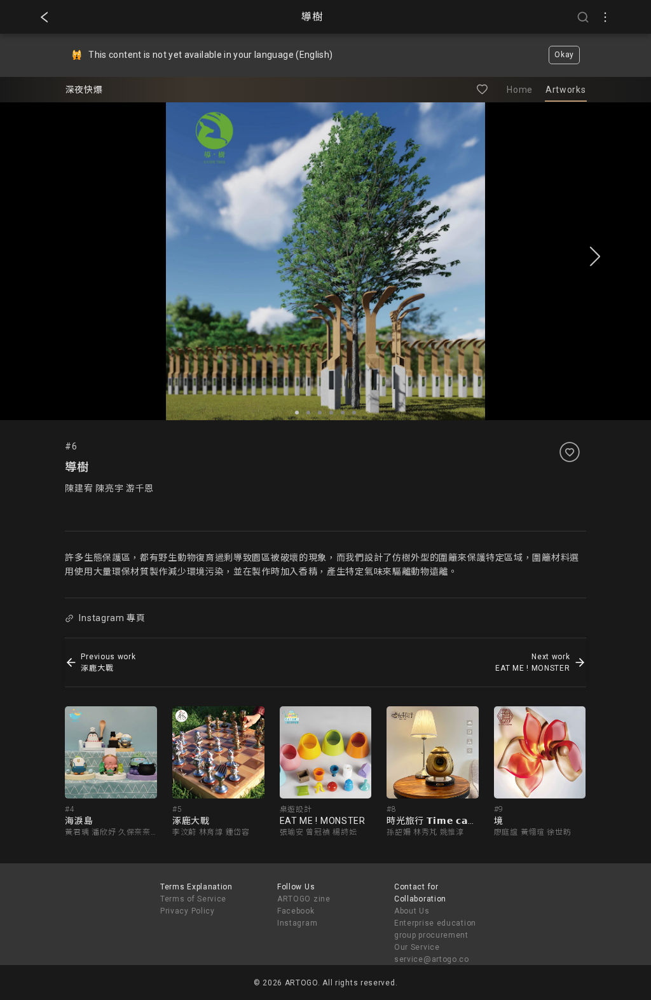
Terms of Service (193, 898)
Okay (564, 54)
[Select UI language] (605, 17)
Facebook (296, 911)
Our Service (417, 947)
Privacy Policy (187, 911)
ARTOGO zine (304, 898)
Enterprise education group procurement (435, 929)
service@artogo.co (431, 959)
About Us (412, 911)
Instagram (297, 923)
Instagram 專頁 (112, 618)
